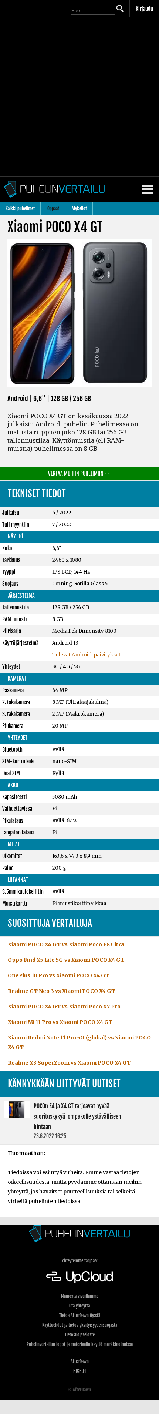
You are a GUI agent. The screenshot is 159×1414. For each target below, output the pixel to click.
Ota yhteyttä (79, 1306)
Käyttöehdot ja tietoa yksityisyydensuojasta (79, 1325)
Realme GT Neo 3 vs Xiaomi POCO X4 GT (61, 991)
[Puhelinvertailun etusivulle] (79, 1233)
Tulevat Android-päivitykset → (89, 655)
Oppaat (53, 208)
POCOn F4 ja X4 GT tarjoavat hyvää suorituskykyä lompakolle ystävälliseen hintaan (79, 1120)
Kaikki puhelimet (20, 208)
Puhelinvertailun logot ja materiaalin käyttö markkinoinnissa (80, 1344)
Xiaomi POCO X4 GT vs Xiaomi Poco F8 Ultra (66, 944)
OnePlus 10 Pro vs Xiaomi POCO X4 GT (58, 975)
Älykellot (79, 208)
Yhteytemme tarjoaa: (80, 1260)
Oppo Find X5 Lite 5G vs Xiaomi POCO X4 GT (66, 960)
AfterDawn (80, 1361)
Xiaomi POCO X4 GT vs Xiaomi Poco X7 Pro (64, 1006)
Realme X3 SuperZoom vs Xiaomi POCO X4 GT (69, 1062)
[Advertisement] (79, 96)
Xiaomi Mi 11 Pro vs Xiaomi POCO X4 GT (60, 1022)
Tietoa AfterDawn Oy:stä (79, 1315)
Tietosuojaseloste (80, 1334)
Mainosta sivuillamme (79, 1296)
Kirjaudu (144, 9)
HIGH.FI (79, 1371)
